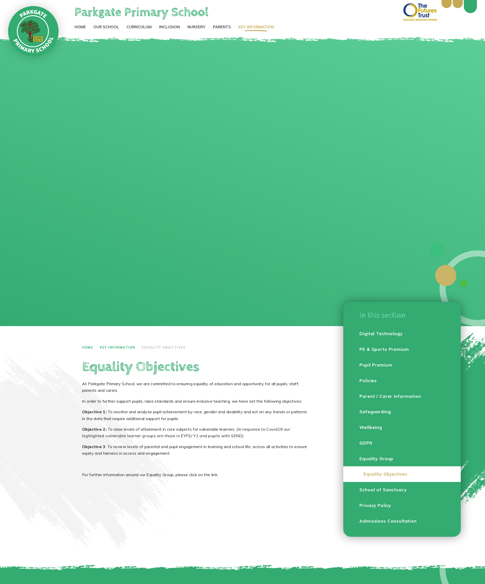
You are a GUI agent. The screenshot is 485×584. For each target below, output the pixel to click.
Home (87, 347)
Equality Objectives (164, 347)
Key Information (117, 347)
